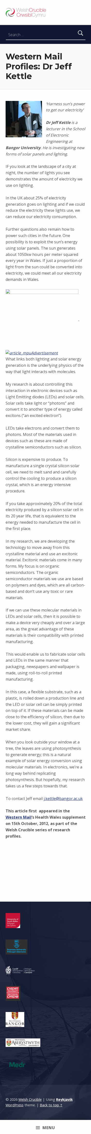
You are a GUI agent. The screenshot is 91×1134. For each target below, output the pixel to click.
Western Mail (19, 817)
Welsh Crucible (30, 1099)
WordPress (15, 1105)
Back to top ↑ (51, 1105)
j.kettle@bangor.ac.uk (63, 798)
